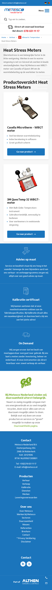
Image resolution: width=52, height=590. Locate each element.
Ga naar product (24, 151)
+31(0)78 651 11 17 (28, 463)
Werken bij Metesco (26, 514)
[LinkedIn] (22, 563)
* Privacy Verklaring (26, 538)
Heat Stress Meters (9, 41)
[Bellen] (46, 577)
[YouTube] (29, 563)
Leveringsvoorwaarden (26, 497)
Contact (26, 535)
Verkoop (26, 484)
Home (4, 37)
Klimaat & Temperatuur (31, 37)
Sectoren (26, 517)
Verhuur (12, 37)
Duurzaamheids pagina (25, 425)
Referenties (26, 528)
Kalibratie (26, 487)
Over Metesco (26, 511)
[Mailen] (46, 583)
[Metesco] (14, 10)
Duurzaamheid (26, 521)
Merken (26, 494)
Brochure (26, 531)
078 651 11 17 (32, 30)
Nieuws (26, 524)
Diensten (26, 490)
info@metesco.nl (29, 467)
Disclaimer (26, 541)
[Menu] (44, 10)
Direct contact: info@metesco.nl (14, 3)
